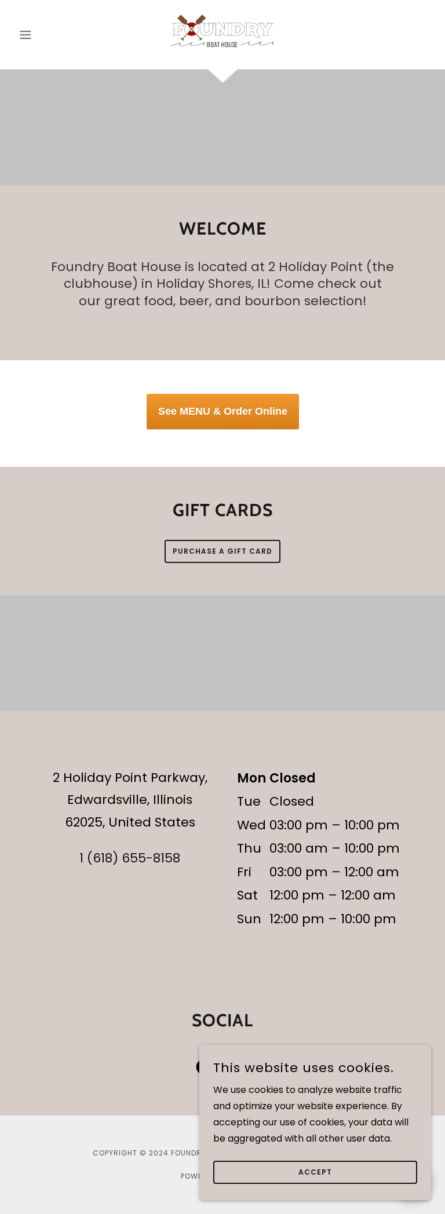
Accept (315, 1172)
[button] (45, 34)
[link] (222, 32)
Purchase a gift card (222, 551)
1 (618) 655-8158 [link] (129, 858)
